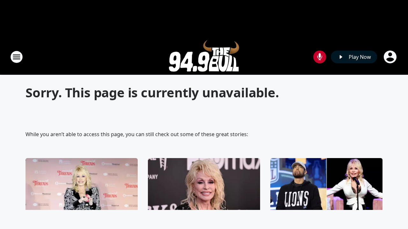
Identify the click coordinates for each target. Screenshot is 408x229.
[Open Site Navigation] (16, 57)
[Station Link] (204, 56)
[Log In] (391, 57)
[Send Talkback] (319, 57)
